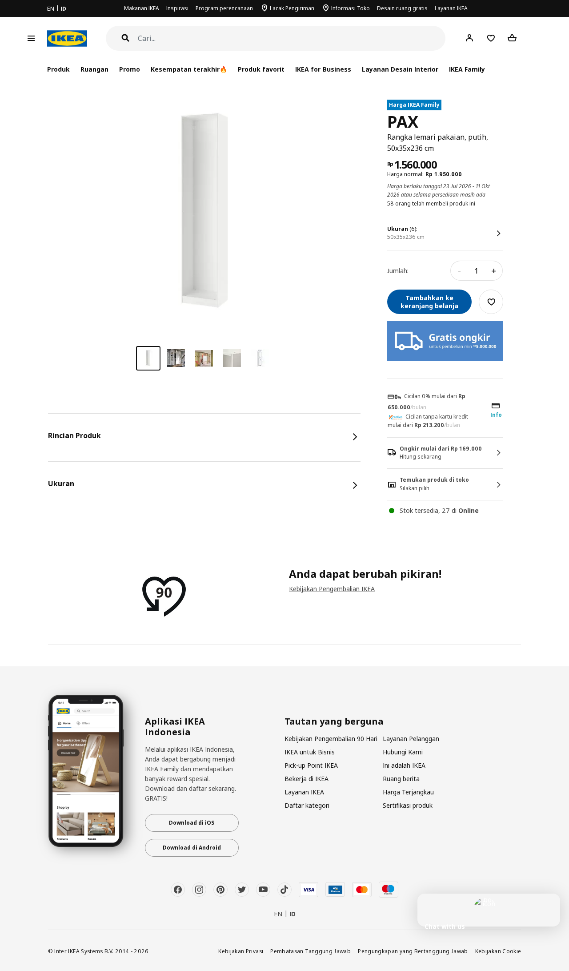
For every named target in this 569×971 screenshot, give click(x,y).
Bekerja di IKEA (306, 778)
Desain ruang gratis (402, 8)
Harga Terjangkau (408, 792)
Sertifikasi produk (408, 805)
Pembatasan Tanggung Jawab (310, 951)
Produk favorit (261, 69)
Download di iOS (191, 822)
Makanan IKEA (141, 8)
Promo (129, 69)
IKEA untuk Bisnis (309, 752)
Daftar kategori (306, 805)
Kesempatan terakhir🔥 (189, 69)
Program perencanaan (224, 8)
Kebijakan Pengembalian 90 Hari (330, 738)
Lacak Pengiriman (292, 8)
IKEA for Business (323, 69)
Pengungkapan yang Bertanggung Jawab (413, 951)
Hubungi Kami (403, 752)
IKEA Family (467, 69)
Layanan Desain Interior (400, 69)
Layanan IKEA (451, 8)
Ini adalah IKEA (404, 765)
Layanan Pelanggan (411, 738)
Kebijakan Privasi (240, 951)
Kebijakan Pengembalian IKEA (332, 588)
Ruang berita (401, 778)
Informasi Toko (350, 8)
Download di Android (192, 847)
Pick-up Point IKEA (311, 765)
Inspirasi (177, 8)
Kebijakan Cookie (498, 951)
